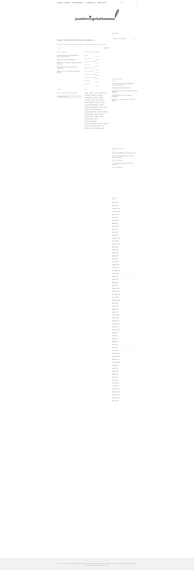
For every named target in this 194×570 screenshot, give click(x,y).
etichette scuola (89, 102)
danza (101, 97)
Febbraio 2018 (115, 315)
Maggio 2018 (115, 309)
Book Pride (100, 95)
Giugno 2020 (115, 253)
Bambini (86, 58)
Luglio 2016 (115, 368)
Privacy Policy (102, 2)
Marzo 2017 (115, 347)
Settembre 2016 (116, 362)
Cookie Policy (91, 2)
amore (86, 93)
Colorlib (97, 565)
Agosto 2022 (115, 220)
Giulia (113, 153)
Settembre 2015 (116, 397)
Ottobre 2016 (115, 359)
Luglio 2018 (115, 303)
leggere (105, 111)
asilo (96, 93)
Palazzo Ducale (89, 118)
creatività (95, 97)
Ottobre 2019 (115, 273)
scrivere (106, 123)
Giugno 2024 (115, 205)
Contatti (67, 2)
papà (96, 118)
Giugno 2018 (115, 306)
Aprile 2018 (115, 312)
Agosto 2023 (115, 214)
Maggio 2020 (115, 255)
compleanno (88, 97)
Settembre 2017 (116, 329)
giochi (92, 109)
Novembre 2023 (116, 208)
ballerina (87, 95)
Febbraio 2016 (115, 383)
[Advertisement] (124, 53)
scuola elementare (95, 125)
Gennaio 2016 (115, 386)
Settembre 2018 (116, 300)
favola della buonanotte (91, 104)
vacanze (87, 128)
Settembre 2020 (116, 244)
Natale (101, 116)
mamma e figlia (89, 116)
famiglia (97, 102)
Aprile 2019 (115, 285)
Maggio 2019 (115, 282)
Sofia (103, 125)
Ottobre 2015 (115, 394)
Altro (86, 64)
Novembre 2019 (116, 270)
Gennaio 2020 (115, 267)
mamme (96, 116)
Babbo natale (102, 93)
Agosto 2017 (115, 332)
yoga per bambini (99, 128)
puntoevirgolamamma (90, 121)
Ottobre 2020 (115, 241)
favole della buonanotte (91, 107)
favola (103, 102)
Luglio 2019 (115, 279)
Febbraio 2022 (115, 226)
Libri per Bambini (89, 74)
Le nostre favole (89, 77)
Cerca (106, 48)
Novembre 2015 (116, 392)
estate (92, 100)
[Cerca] (136, 2)
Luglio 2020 (115, 250)
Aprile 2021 (115, 229)
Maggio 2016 (115, 374)
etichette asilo (100, 100)
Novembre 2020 (116, 238)
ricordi (101, 123)
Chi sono (59, 2)
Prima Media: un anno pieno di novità (66, 59)
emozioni (87, 100)
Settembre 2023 (116, 211)
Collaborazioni (77, 2)
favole (101, 104)
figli (101, 107)
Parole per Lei (88, 68)
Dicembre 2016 (115, 353)
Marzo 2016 (115, 380)
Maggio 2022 (115, 223)
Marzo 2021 (115, 232)
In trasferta (88, 71)
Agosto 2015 (115, 400)
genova (87, 109)
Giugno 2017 (115, 338)
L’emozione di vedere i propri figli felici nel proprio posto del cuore (68, 56)
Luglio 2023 (115, 217)
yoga (92, 128)
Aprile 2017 (115, 344)
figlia (105, 107)
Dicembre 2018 (115, 291)
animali (92, 93)
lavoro (99, 111)
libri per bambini (89, 114)
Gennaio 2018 (115, 318)
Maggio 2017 (115, 341)
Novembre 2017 (116, 324)
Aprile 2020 (115, 258)
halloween (98, 109)
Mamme (86, 80)
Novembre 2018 (116, 294)
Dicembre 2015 (115, 389)
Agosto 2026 (115, 202)
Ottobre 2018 (115, 297)
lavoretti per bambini (90, 111)
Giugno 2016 (115, 371)
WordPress (107, 565)
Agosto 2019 (115, 276)
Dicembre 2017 (115, 321)
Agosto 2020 (115, 247)
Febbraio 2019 (115, 288)
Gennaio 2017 (115, 350)
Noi (85, 55)
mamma (101, 114)
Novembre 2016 (116, 356)
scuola (87, 125)
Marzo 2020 (115, 261)
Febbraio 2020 (115, 264)
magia (96, 114)
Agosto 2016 (115, 365)
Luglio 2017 (115, 335)
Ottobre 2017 (115, 326)
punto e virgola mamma (91, 123)
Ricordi (86, 83)
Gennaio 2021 (115, 235)
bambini (93, 95)
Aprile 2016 (115, 377)
